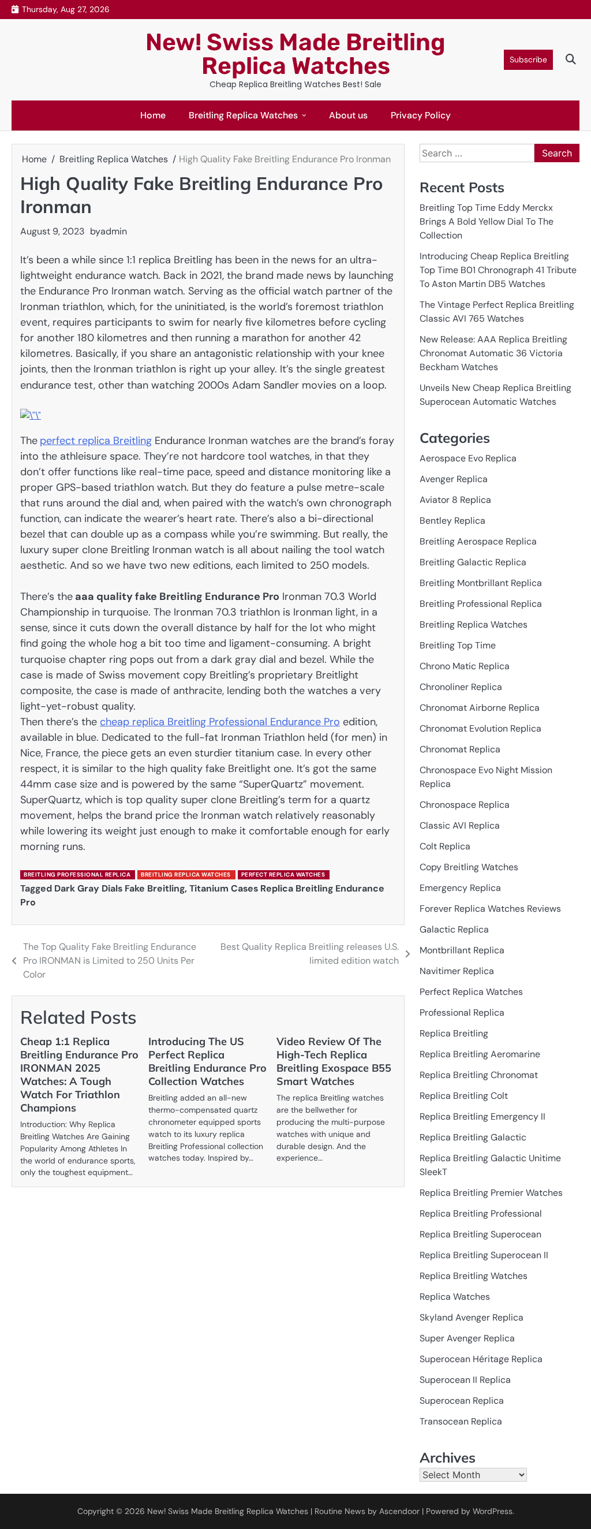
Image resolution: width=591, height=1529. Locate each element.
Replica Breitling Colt (464, 1096)
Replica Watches (455, 1297)
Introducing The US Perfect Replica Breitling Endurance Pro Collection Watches (207, 1061)
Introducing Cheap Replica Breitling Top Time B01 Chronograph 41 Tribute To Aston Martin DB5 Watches (498, 270)
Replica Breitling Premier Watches (491, 1193)
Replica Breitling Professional (481, 1213)
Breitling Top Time (458, 645)
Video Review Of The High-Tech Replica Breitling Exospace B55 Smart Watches (333, 1061)
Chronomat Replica (460, 749)
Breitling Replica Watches (243, 115)
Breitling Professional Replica (77, 874)
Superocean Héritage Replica (481, 1359)
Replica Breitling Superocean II (484, 1255)
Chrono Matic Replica (465, 666)
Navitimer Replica (457, 971)
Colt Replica (445, 846)
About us (348, 115)
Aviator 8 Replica (455, 500)
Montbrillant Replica (462, 950)
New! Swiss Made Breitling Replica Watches (295, 54)
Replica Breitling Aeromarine (480, 1054)
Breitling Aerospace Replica (478, 541)
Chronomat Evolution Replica (480, 728)
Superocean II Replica (465, 1380)
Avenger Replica (454, 479)
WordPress (493, 1511)
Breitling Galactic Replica (473, 562)
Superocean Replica (462, 1400)
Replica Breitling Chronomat (479, 1075)
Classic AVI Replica (460, 825)
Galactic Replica (454, 929)
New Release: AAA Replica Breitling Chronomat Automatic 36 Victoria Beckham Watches (493, 353)
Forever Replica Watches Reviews (490, 909)
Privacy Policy (421, 115)
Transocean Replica (461, 1421)
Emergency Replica (460, 888)
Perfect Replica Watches (283, 874)
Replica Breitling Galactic (473, 1137)
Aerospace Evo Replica (468, 458)
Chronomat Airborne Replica (480, 708)
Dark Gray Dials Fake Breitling (119, 888)
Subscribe (528, 59)
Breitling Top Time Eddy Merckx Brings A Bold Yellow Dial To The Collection (486, 221)
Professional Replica (462, 1012)
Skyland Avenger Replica (471, 1317)
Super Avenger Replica (467, 1338)
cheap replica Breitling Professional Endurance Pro (220, 722)
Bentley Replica (452, 520)
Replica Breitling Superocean (480, 1234)
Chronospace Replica (465, 805)
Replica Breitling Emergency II (482, 1116)
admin (113, 231)
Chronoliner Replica (461, 687)
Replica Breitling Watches (474, 1276)
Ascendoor (399, 1511)
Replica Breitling (454, 1033)
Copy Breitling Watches (469, 867)
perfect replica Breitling (96, 440)
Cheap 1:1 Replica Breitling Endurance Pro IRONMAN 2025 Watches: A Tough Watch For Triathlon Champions (79, 1074)
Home (153, 115)
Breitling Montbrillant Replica (481, 583)
